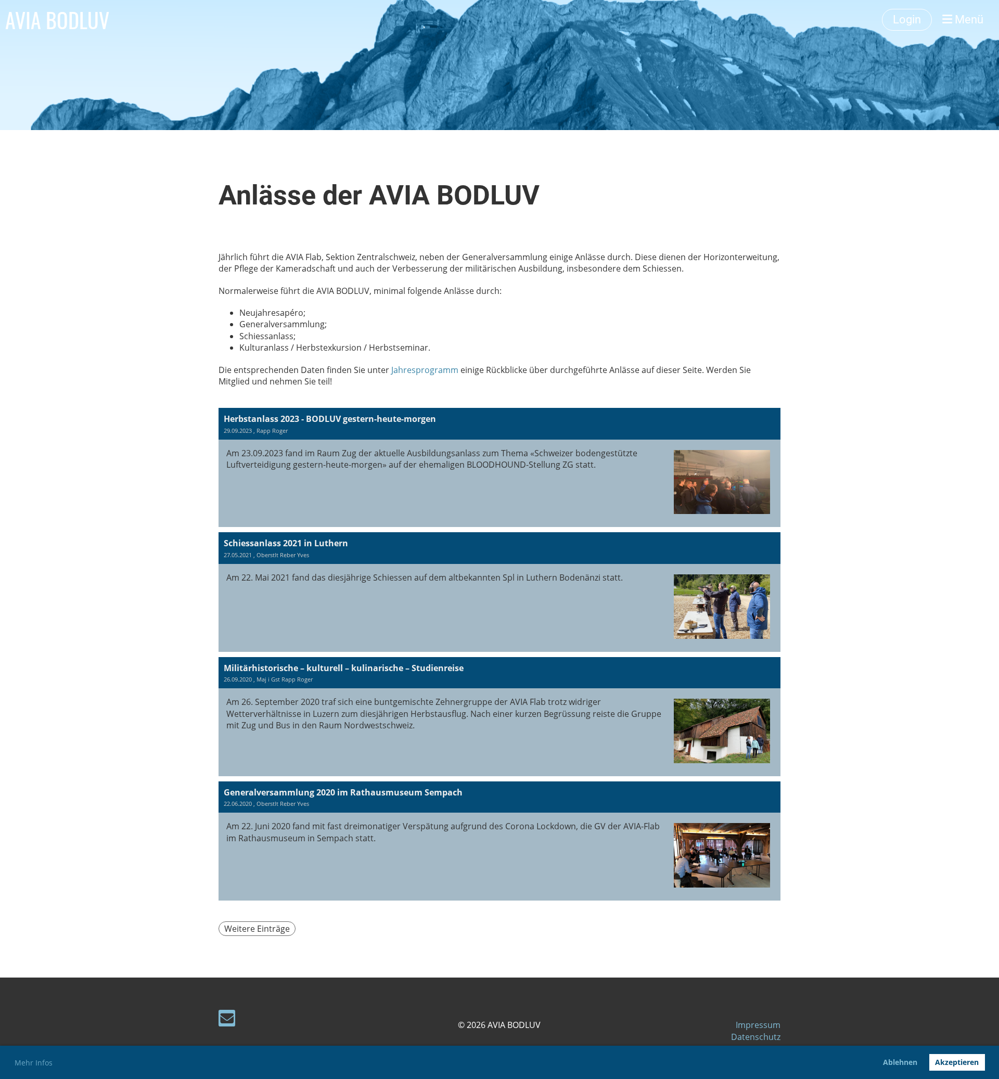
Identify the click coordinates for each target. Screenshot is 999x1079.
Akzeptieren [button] (957, 1062)
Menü (967, 19)
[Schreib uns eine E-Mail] (227, 1020)
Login (907, 19)
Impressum (758, 1025)
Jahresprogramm (425, 370)
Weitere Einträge (257, 928)
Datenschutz (755, 1037)
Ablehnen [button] (900, 1062)
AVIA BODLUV (57, 19)
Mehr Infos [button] (34, 1063)
